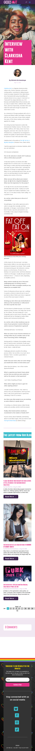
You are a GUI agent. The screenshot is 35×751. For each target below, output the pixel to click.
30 (32, 608)
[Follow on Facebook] (17, 715)
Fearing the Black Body (10, 420)
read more (9, 496)
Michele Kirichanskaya (11, 549)
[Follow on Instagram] (17, 722)
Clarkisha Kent (8, 88)
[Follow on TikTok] (17, 730)
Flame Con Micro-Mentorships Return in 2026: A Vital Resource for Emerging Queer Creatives (17, 483)
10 (25, 608)
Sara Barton (8, 487)
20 (28, 608)
